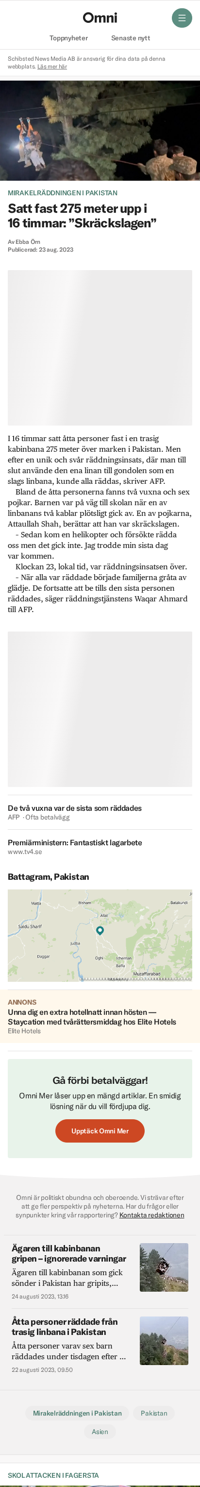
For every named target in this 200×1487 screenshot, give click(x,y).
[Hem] (100, 17)
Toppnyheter (68, 38)
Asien (100, 1431)
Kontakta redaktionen (151, 1215)
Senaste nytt (130, 38)
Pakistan (154, 1413)
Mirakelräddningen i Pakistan (62, 192)
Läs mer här (52, 66)
